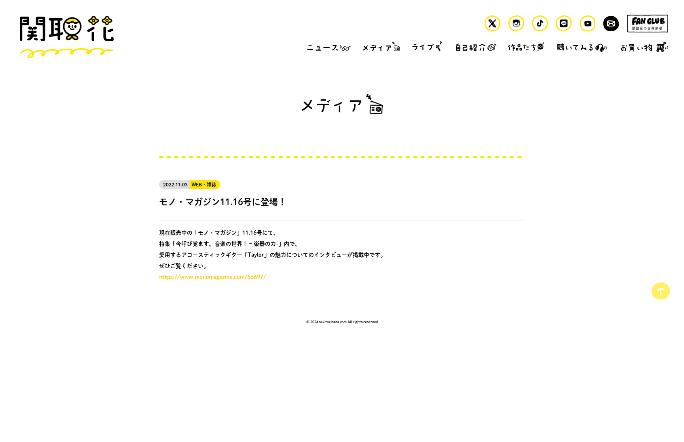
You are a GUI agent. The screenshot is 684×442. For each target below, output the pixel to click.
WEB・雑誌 (204, 184)
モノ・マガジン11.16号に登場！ (223, 201)
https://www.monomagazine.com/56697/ (212, 277)
